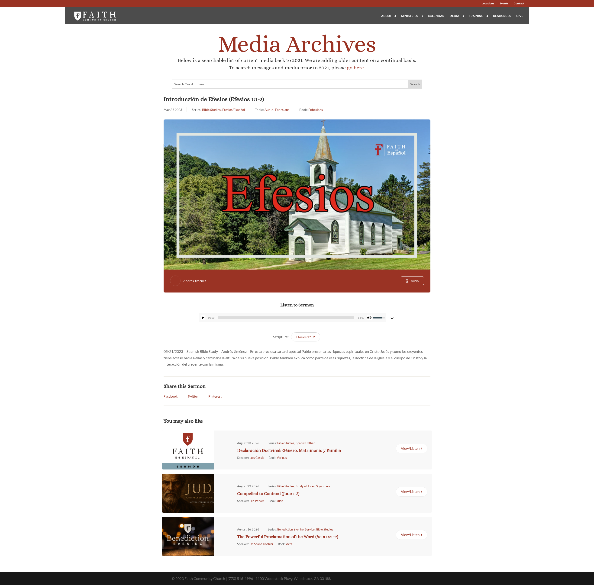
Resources (502, 16)
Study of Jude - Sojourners (313, 486)
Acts (289, 544)
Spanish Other (305, 443)
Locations (487, 3)
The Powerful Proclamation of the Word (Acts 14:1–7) (287, 536)
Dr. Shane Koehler (261, 544)
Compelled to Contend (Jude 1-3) (268, 493)
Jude (280, 501)
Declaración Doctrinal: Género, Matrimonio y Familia (289, 450)
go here (355, 68)
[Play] (203, 317)
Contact (519, 3)
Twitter (193, 396)
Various (282, 458)
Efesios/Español (233, 110)
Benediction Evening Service (296, 529)
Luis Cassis (256, 458)
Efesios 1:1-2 (305, 337)
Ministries (409, 16)
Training (476, 16)
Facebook (171, 396)
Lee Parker (256, 501)
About (386, 16)
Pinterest (215, 396)
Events (504, 3)
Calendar (436, 16)
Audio (269, 110)
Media (454, 16)
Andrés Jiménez (194, 281)
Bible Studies (211, 110)
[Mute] (369, 317)
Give (519, 16)
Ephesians (282, 110)
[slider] (286, 317)
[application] (292, 317)
